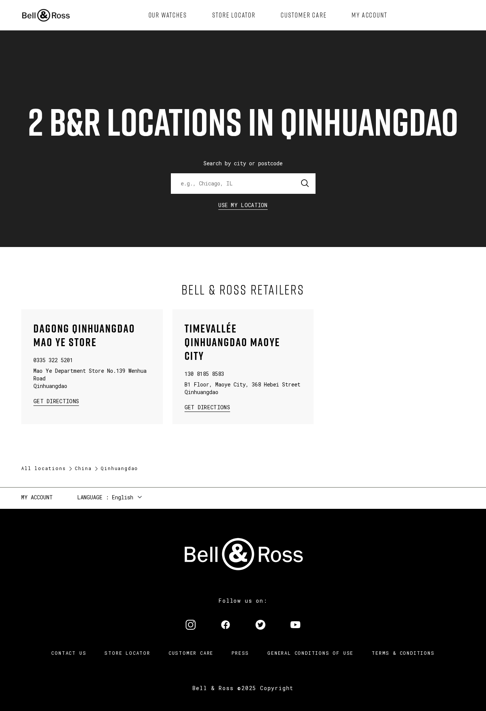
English (122, 497)
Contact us (68, 653)
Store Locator (127, 653)
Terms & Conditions (403, 653)
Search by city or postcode (243, 163)
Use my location (243, 205)
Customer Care (191, 653)
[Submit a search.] (305, 183)
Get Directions (56, 401)
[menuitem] (168, 15)
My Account (37, 497)
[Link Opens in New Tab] (191, 625)
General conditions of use (310, 653)
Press (240, 653)
